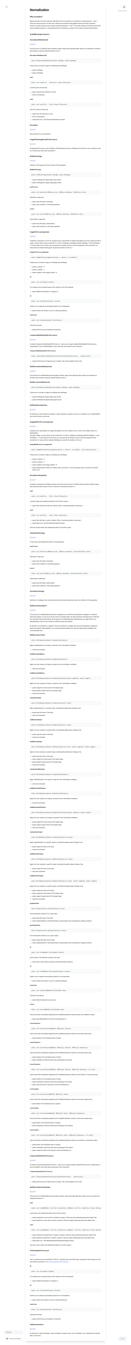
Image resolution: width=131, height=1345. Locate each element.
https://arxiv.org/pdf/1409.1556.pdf (57, 1262)
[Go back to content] (6, 6)
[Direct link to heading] (28, 17)
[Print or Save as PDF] (124, 6)
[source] (32, 44)
